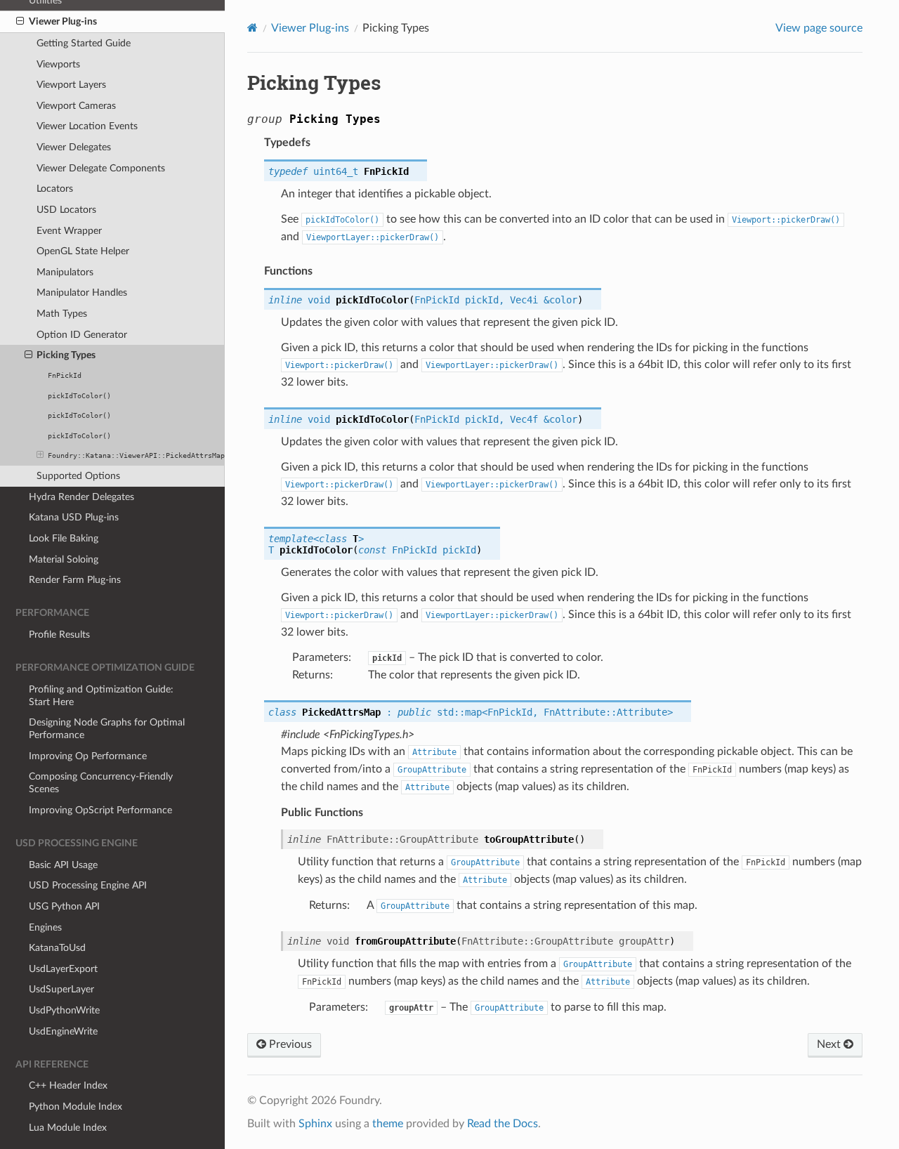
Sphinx (315, 1123)
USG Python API (64, 906)
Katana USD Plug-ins (74, 517)
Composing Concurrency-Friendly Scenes (101, 782)
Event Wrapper (69, 230)
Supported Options (78, 476)
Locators (55, 188)
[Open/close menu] (20, 21)
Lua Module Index (68, 1127)
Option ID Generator (82, 334)
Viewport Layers (71, 84)
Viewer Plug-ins (63, 21)
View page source (818, 28)
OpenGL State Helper (83, 251)
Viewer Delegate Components (101, 168)
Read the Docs (502, 1123)
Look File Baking (63, 538)
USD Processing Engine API (88, 885)
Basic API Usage (63, 865)
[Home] (252, 28)
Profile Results (59, 634)
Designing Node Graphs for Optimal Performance (107, 728)
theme (387, 1123)
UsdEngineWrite (63, 1031)
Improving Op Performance (88, 756)
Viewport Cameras (76, 105)
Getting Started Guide (84, 43)
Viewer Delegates (74, 147)
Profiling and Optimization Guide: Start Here (101, 695)
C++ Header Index (68, 1085)
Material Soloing (63, 559)
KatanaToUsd (57, 948)
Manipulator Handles (82, 292)
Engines (45, 927)
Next (830, 1044)
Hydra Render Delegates (81, 497)
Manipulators (65, 272)
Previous (289, 1044)
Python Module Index (75, 1106)
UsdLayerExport (63, 969)
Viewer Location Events (87, 126)
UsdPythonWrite (64, 1010)
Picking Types (66, 355)
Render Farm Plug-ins (75, 579)
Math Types (62, 313)
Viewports (58, 64)
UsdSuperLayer (61, 989)
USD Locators (66, 209)
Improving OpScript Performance (100, 810)
